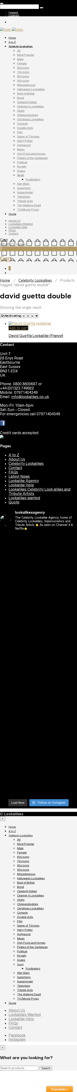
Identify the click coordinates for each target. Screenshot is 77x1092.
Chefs (20, 110)
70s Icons (23, 72)
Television (23, 196)
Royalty (21, 166)
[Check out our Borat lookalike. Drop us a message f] (38, 748)
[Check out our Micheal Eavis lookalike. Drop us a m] (38, 681)
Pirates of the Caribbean (32, 158)
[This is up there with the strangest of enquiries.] (38, 774)
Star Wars (23, 183)
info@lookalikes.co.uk (30, 397)
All (19, 50)
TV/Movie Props (28, 209)
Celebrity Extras (27, 102)
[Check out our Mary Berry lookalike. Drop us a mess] (38, 789)
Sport (20, 175)
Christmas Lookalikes (30, 119)
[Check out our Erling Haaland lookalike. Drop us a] (38, 632)
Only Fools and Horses (31, 153)
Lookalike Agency (24, 481)
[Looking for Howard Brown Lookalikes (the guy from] (38, 664)
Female (22, 63)
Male (20, 59)
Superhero (24, 188)
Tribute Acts (25, 201)
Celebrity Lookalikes (21, 46)
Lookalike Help (18, 227)
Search (45, 1068)
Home (12, 38)
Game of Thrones (28, 136)
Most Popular (25, 55)
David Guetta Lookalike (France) (36, 336)
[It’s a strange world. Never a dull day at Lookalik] (38, 761)
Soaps (21, 171)
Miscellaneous (26, 85)
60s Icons (23, 67)
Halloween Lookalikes (31, 89)
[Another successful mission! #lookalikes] (38, 694)
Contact (13, 233)
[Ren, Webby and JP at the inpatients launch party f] (38, 561)
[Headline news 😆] (38, 600)
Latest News (19, 476)
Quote (12, 214)
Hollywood (24, 145)
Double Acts (25, 128)
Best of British (26, 93)
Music (21, 149)
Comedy (22, 123)
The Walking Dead (29, 205)
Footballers (33, 179)
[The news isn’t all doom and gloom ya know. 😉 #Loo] (38, 591)
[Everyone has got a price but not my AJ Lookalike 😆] (38, 724)
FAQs (12, 230)
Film (19, 132)
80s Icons (23, 76)
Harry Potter (25, 140)
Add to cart (18, 328)
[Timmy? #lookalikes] (38, 538)
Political (22, 162)
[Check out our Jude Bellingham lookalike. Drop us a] (38, 613)
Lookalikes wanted (24, 498)
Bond (20, 97)
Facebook (13, 12)
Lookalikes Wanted (21, 224)
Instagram (14, 15)
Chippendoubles (27, 115)
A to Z (12, 42)
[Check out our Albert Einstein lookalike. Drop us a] (38, 576)
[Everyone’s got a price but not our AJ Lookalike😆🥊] (38, 735)
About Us (14, 220)
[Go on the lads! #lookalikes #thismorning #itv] (38, 714)
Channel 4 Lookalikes (30, 106)
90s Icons (23, 80)
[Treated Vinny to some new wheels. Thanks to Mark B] (38, 649)
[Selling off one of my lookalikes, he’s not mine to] (38, 548)
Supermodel (25, 192)
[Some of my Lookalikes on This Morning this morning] (38, 703)
